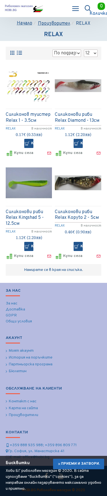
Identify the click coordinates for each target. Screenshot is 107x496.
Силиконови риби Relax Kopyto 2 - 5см (77, 215)
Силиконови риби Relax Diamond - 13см (77, 118)
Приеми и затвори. (80, 464)
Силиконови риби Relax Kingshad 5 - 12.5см (25, 218)
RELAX (11, 129)
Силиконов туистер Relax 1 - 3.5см (28, 118)
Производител (54, 23)
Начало (24, 23)
